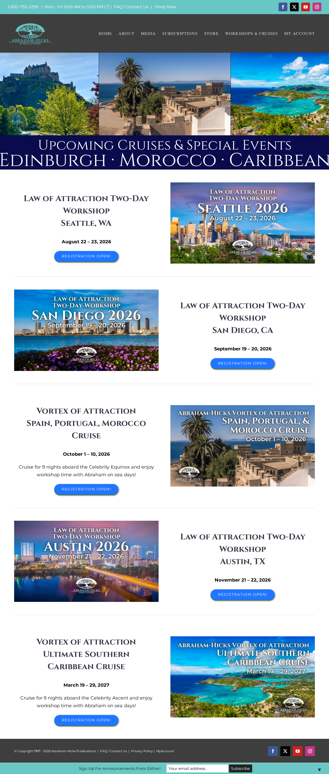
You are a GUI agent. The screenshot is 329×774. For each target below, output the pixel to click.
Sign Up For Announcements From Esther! (120, 768)
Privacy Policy (142, 751)
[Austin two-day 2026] (86, 523)
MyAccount (165, 751)
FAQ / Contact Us (131, 6)
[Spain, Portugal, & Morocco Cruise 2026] (242, 407)
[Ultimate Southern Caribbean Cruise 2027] (242, 638)
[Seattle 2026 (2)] (242, 185)
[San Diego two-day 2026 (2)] (86, 292)
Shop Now (165, 6)
